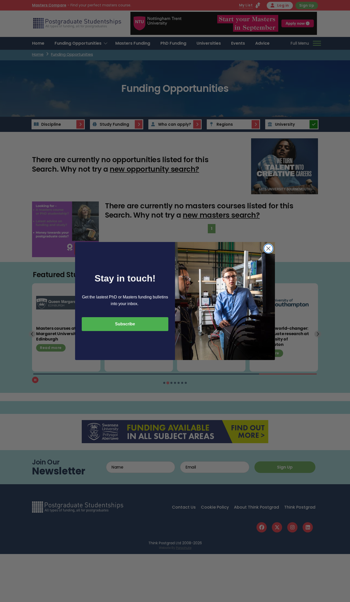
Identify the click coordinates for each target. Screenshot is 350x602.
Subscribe (125, 324)
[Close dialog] (268, 248)
